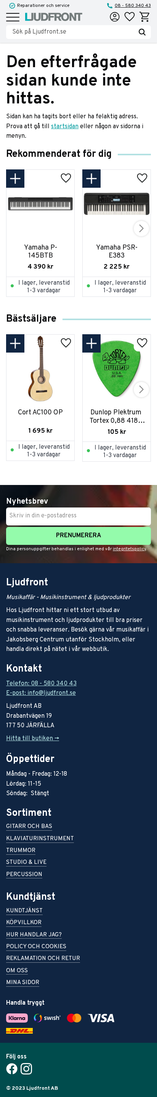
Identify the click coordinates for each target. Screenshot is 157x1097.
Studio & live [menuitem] (26, 863)
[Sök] (142, 32)
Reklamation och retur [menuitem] (43, 959)
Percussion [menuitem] (24, 875)
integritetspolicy (129, 549)
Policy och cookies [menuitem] (36, 947)
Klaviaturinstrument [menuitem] (40, 839)
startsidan (64, 126)
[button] (12, 17)
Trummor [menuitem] (20, 851)
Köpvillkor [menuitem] (24, 923)
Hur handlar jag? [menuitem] (34, 935)
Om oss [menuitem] (17, 971)
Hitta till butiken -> (32, 739)
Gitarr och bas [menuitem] (29, 827)
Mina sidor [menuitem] (22, 983)
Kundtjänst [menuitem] (24, 911)
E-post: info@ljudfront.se (41, 693)
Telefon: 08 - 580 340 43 (41, 684)
